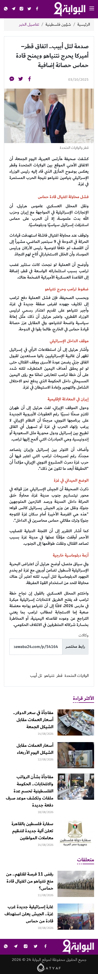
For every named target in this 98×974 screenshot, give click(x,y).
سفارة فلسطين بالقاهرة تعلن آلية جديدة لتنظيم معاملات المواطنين (32, 831)
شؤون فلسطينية (58, 24)
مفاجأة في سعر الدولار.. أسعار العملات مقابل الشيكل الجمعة (33, 720)
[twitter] (29, 9)
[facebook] (37, 9)
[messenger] (11, 79)
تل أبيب (36, 676)
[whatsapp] (6, 9)
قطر (59, 676)
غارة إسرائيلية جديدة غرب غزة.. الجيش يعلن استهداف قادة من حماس (28, 914)
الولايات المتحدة (77, 676)
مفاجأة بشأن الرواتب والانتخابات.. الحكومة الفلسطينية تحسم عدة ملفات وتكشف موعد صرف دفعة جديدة (29, 791)
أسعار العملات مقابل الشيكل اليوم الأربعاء (34, 749)
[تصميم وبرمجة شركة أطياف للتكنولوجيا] (49, 967)
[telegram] (13, 9)
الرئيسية (83, 24)
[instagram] (21, 9)
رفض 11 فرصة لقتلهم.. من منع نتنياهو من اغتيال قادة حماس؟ (29, 881)
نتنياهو (49, 676)
